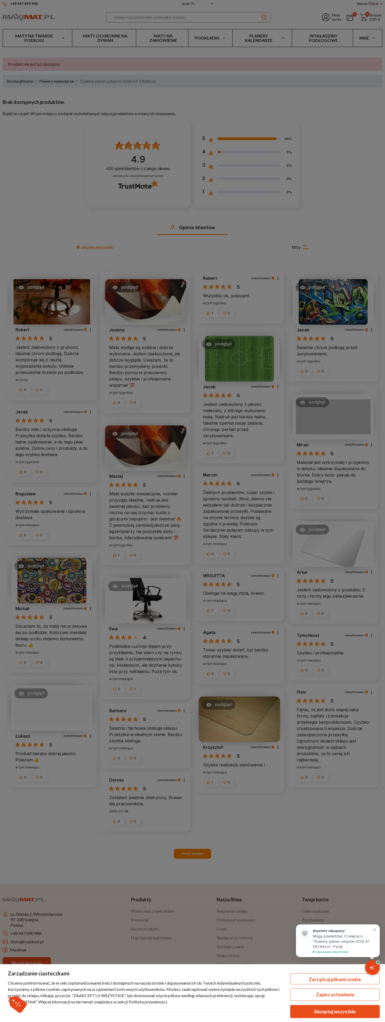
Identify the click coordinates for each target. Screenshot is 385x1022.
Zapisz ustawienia (335, 994)
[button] (18, 1004)
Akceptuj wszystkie (335, 1011)
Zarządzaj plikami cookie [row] (335, 979)
